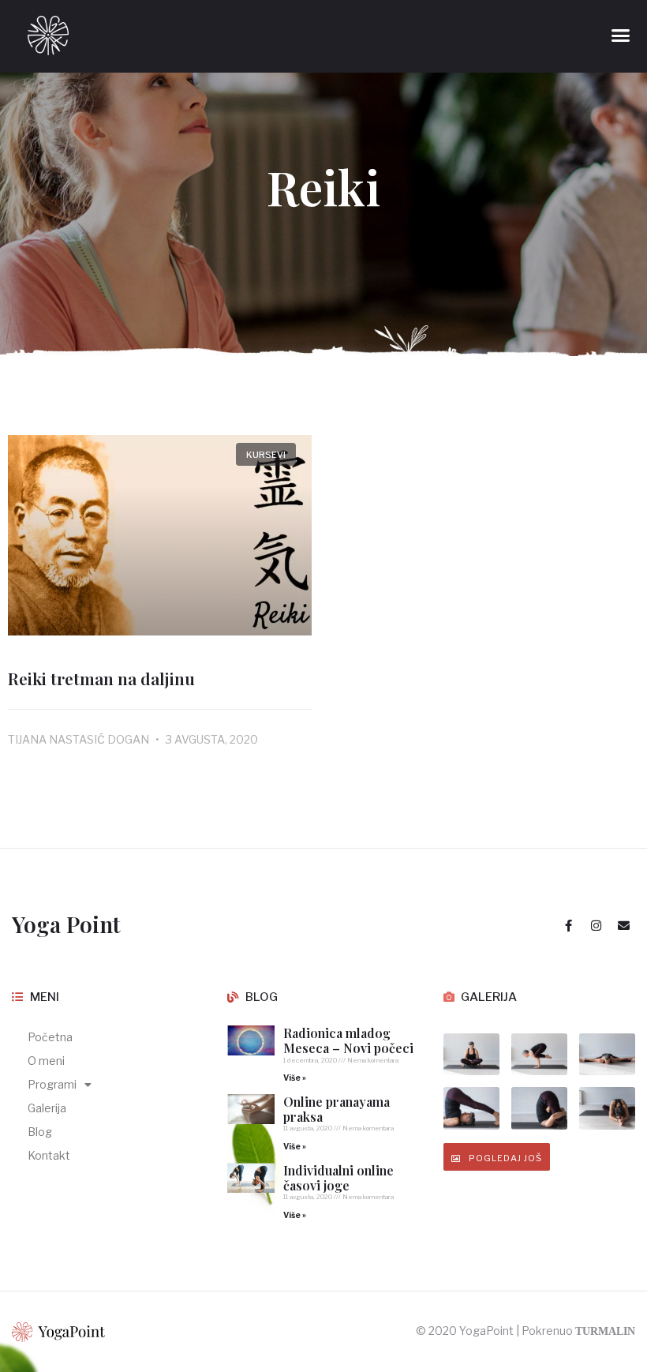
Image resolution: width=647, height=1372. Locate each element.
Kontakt (49, 1155)
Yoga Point (66, 924)
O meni (46, 1060)
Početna (50, 1037)
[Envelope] (623, 925)
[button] (621, 36)
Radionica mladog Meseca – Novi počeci (348, 1040)
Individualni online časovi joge (338, 1178)
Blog (40, 1131)
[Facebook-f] (568, 925)
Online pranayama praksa (336, 1109)
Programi (52, 1084)
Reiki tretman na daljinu (101, 678)
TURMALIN (605, 1331)
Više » (294, 1077)
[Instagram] (596, 925)
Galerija (47, 1108)
